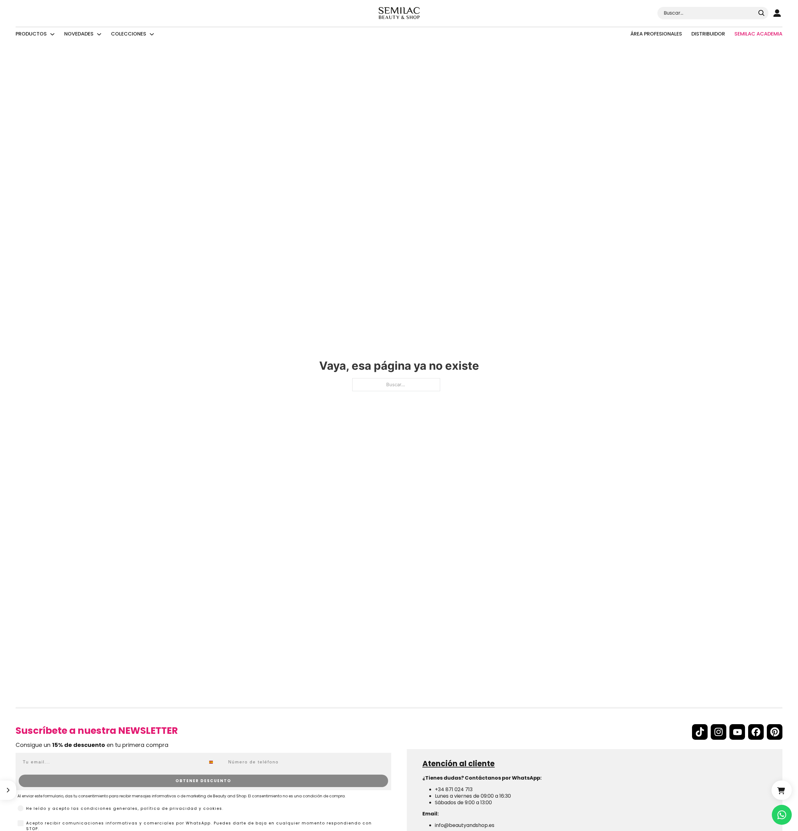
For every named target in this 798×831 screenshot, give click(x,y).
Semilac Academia (758, 33)
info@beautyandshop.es (464, 825)
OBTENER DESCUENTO (203, 780)
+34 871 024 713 (454, 789)
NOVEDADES (79, 34)
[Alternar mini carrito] (782, 790)
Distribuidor (708, 33)
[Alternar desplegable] (52, 34)
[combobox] (215, 762)
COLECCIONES (128, 34)
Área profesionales (656, 33)
